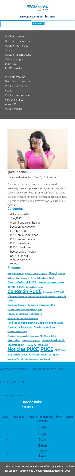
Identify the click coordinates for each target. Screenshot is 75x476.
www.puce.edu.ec (31, 16)
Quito (55, 354)
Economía (12, 305)
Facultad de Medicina (44, 327)
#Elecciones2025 (20, 214)
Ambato (32, 416)
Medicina (43, 345)
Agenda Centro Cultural (36, 273)
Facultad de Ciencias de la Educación (25, 314)
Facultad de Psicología (17, 331)
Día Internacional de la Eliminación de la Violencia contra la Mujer (37, 298)
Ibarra (58, 416)
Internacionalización (53, 340)
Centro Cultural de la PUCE (42, 278)
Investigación (16, 345)
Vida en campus (14, 59)
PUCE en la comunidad (18, 54)
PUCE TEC (46, 354)
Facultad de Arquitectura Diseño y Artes (25, 309)
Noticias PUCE (23, 349)
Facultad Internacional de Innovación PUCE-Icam (29, 336)
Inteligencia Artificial (31, 341)
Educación (33, 305)
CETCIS (11, 287)
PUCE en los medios (16, 45)
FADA (53, 336)
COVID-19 (59, 292)
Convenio (47, 292)
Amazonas (17, 416)
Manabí (69, 416)
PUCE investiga (13, 68)
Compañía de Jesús (34, 287)
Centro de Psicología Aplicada (51, 283)
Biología (11, 278)
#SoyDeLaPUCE (16, 273)
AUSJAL (61, 274)
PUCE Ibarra (60, 350)
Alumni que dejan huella (25, 222)
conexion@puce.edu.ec (14, 395)
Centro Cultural (22, 278)
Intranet (50, 16)
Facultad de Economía (20, 327)
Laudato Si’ (31, 345)
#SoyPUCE (11, 63)
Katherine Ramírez (22, 177)
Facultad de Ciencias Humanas (23, 318)
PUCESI (35, 355)
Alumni (52, 273)
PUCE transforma (15, 36)
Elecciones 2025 (47, 305)
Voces (8, 50)
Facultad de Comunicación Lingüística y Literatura (35, 322)
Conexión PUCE (25, 291)
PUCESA (26, 355)
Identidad (14, 340)
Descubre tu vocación (17, 41)
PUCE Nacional (14, 355)
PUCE (46, 349)
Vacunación (13, 359)
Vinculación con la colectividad (35, 359)
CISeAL (21, 286)
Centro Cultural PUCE (22, 282)
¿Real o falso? (18, 172)
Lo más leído (18, 230)
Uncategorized (19, 256)
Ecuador (22, 305)
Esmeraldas (46, 416)
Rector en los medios (23, 251)
